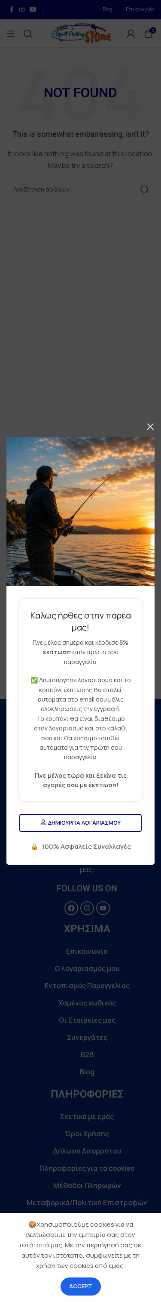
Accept (80, 1286)
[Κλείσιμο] (150, 426)
